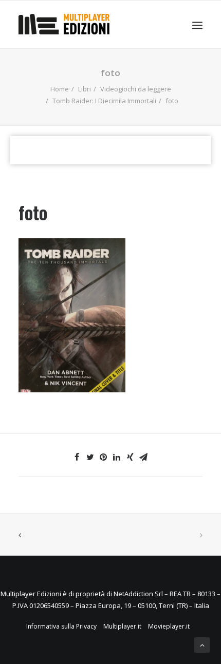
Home (59, 88)
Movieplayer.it (169, 626)
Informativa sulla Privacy (61, 626)
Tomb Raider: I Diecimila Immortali (104, 100)
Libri (84, 88)
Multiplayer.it (122, 626)
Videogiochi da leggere (135, 88)
